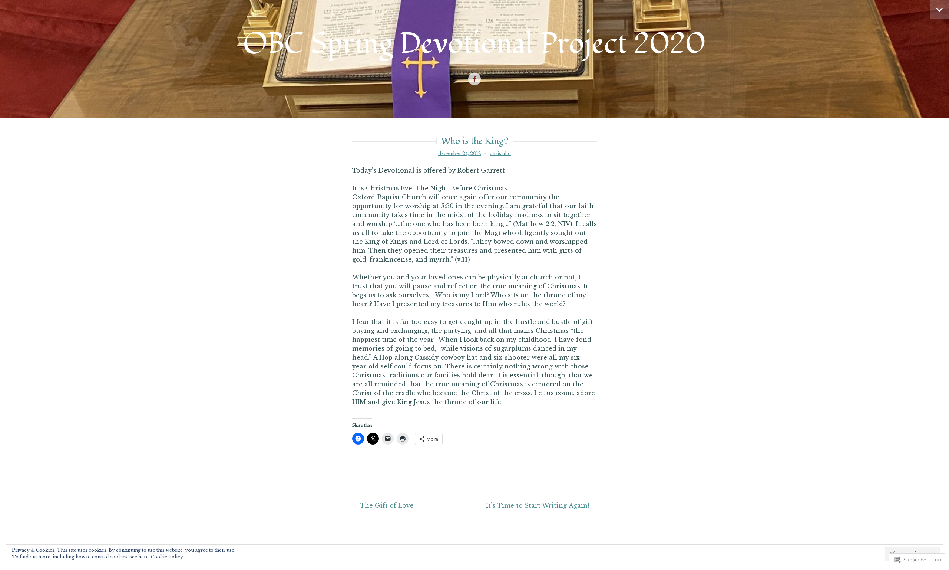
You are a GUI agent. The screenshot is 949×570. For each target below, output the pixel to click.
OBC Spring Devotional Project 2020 (474, 43)
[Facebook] (474, 79)
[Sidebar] (939, 9)
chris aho (500, 153)
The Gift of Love (383, 505)
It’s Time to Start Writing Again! (541, 505)
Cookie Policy (167, 557)
